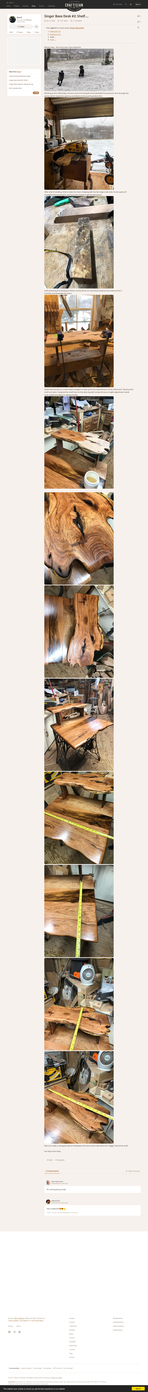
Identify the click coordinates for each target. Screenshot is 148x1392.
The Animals (37, 1368)
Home (8, 6)
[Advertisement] (24, 51)
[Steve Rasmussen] (48, 1182)
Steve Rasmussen (57, 1181)
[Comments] (138, 22)
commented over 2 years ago (59, 1183)
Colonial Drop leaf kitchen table (19, 76)
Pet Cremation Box (15, 88)
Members (72, 1342)
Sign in (138, 4)
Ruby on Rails (57, 1378)
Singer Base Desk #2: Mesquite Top (21, 84)
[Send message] (36, 27)
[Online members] (131, 4)
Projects (16, 6)
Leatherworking (118, 1326)
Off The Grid (57, 1368)
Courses (72, 1349)
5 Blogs (29, 32)
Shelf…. (53, 39)
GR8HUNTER (55, 1201)
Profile (11, 32)
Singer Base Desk (77, 28)
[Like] (138, 16)
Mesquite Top (55, 31)
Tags (70, 1353)
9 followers (28, 20)
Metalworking (117, 1330)
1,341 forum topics (37, 1320)
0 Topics (36, 32)
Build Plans (73, 1346)
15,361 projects (13, 1320)
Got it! (138, 1388)
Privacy (10, 1326)
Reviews (25, 6)
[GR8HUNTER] (48, 1202)
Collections (51, 6)
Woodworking (117, 1318)
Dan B (19, 72)
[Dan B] (12, 19)
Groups (71, 1318)
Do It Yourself (67, 1368)
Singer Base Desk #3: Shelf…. (19, 80)
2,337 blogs (23, 1320)
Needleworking (118, 1322)
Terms (18, 1326)
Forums (41, 6)
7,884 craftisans (18, 1318)
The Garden (47, 1368)
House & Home (26, 1368)
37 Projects (19, 32)
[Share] (138, 27)
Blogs (34, 6)
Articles (71, 1357)
